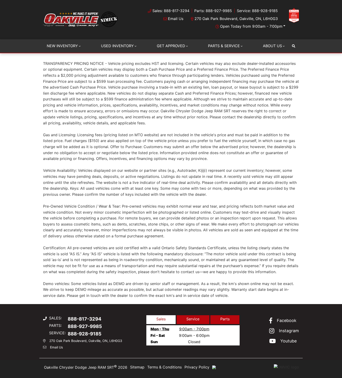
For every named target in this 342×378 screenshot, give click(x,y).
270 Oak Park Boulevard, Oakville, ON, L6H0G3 (236, 18)
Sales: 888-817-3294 (170, 10)
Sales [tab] (161, 319)
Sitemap (137, 367)
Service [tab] (192, 319)
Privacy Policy (196, 367)
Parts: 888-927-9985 (213, 10)
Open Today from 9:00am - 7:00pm (251, 26)
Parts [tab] (225, 319)
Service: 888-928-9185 (257, 10)
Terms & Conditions (164, 367)
